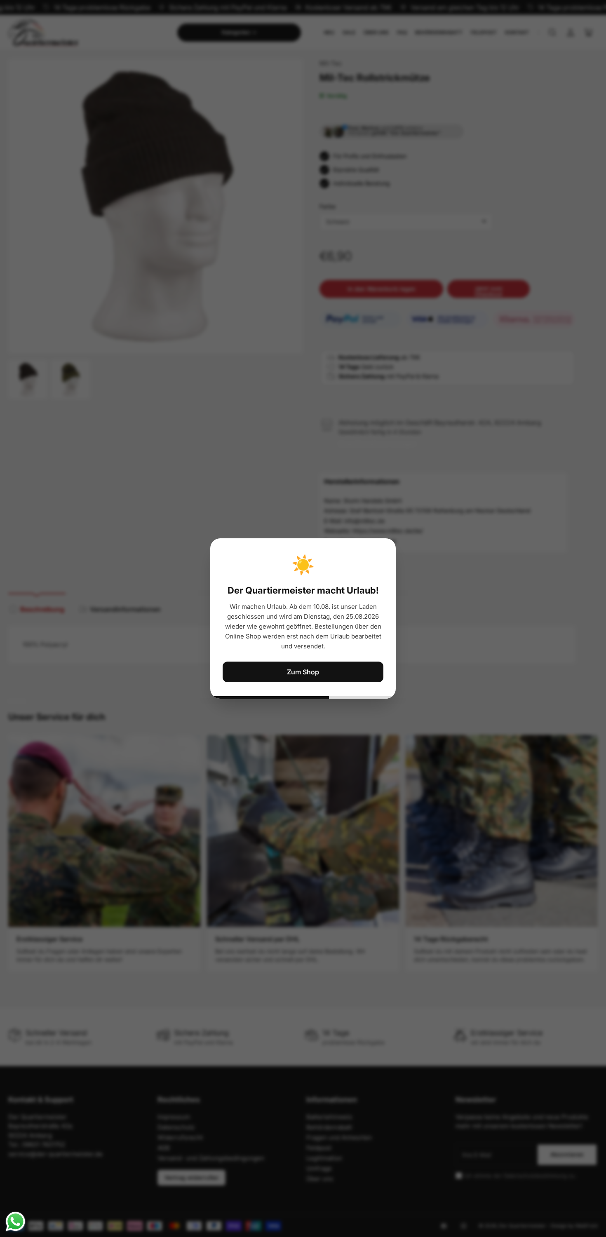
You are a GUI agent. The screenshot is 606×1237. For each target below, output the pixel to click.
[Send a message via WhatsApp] (15, 1221)
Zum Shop (303, 672)
